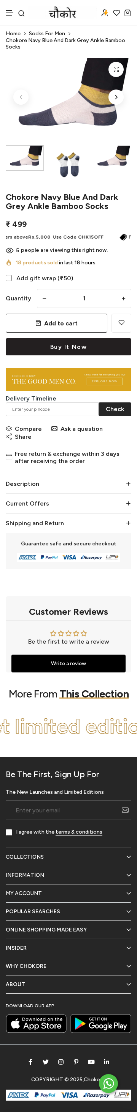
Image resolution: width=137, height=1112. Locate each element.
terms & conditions (79, 832)
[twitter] (45, 1062)
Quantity (18, 298)
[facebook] (30, 1062)
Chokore (94, 1079)
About (15, 984)
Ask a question (82, 428)
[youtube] (91, 1062)
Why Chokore (26, 966)
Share (23, 436)
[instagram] (60, 1062)
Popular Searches (33, 911)
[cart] (127, 12)
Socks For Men (47, 33)
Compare (28, 428)
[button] (10, 13)
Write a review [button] (68, 663)
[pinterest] (76, 1062)
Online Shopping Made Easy (46, 930)
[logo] (62, 12)
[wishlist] (116, 12)
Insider (16, 948)
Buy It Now (68, 346)
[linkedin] (106, 1062)
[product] (116, 69)
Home (13, 33)
